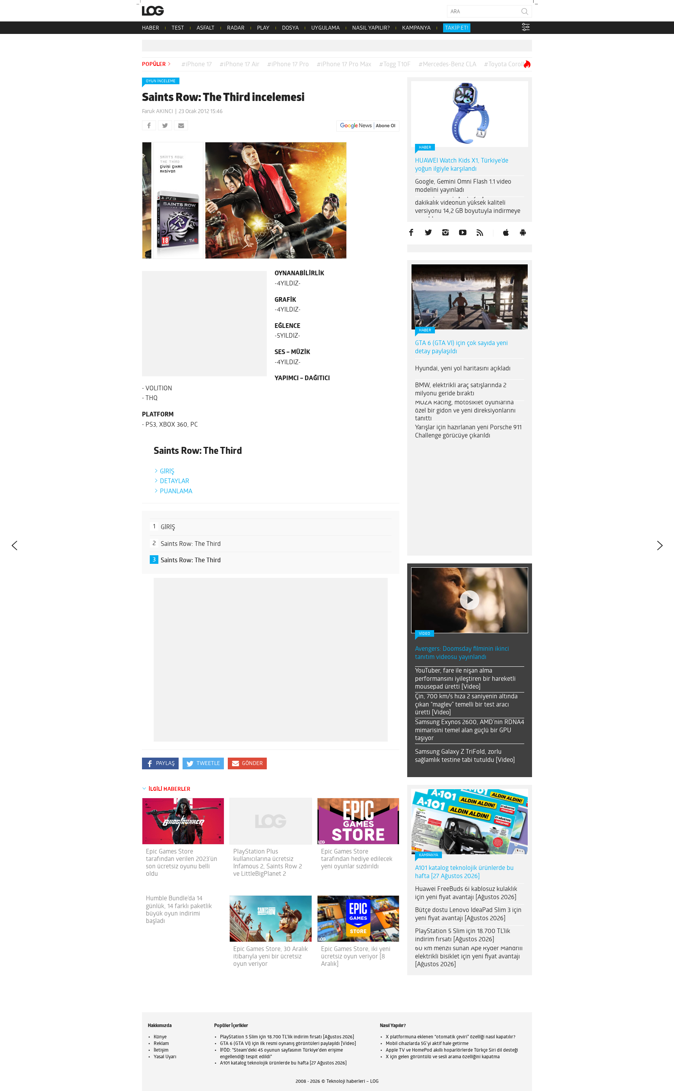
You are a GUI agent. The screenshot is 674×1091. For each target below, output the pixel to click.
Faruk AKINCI (157, 112)
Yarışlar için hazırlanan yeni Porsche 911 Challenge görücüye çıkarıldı (468, 432)
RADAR (236, 28)
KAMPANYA (416, 28)
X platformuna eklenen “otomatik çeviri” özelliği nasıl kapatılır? (450, 1037)
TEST (178, 28)
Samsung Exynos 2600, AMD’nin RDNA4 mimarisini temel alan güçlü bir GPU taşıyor (469, 730)
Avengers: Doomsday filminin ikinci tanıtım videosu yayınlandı (462, 653)
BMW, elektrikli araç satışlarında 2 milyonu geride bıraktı (460, 390)
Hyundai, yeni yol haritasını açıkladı (463, 369)
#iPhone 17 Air (239, 65)
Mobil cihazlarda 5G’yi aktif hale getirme (427, 1043)
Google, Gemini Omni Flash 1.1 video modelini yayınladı (463, 186)
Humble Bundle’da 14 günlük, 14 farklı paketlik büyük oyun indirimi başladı (179, 910)
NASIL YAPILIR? (371, 28)
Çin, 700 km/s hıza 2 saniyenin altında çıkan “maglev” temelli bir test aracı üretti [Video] (466, 705)
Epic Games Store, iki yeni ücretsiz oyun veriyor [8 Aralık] (355, 956)
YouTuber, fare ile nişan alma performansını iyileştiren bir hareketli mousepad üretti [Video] (465, 679)
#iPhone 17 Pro (288, 65)
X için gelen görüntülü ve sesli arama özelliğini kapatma (443, 1057)
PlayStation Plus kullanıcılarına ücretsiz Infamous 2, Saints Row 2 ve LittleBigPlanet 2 (267, 863)
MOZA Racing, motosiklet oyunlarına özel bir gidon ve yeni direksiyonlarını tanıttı (465, 411)
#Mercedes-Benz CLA (447, 65)
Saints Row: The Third (191, 544)
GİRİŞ (167, 472)
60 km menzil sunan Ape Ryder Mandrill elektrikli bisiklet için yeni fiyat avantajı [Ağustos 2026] (469, 957)
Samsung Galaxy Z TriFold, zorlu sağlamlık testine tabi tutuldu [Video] (465, 756)
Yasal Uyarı (165, 1057)
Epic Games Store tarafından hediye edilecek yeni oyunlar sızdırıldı (356, 859)
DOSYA (290, 28)
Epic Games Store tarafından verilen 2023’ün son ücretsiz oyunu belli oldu (181, 863)
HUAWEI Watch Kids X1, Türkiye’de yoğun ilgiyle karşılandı (461, 165)
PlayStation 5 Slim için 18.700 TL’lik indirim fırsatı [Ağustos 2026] (462, 935)
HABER (150, 28)
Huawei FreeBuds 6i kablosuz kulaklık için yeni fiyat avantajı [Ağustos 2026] (466, 893)
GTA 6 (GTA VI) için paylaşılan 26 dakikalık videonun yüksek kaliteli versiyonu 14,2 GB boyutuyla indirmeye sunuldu (467, 207)
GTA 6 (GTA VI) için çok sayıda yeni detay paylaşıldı (461, 347)
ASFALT (206, 28)
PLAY (263, 28)
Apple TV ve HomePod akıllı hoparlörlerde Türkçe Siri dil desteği (452, 1050)
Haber (425, 147)
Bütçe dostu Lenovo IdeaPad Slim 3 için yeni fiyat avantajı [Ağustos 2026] (468, 914)
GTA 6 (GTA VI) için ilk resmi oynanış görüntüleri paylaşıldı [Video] (288, 1043)
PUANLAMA (176, 492)
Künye (160, 1037)
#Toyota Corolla (505, 65)
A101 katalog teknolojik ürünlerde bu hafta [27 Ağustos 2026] (464, 872)
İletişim (161, 1050)
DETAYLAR (174, 481)
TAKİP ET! (456, 28)
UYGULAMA (325, 28)
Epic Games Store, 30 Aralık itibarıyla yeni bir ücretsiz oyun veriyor (270, 956)
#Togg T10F (395, 65)
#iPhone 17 (196, 65)
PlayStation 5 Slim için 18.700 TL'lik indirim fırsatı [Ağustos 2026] (287, 1037)
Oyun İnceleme (161, 81)
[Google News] (367, 125)
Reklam (161, 1043)
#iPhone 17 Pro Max (344, 65)
